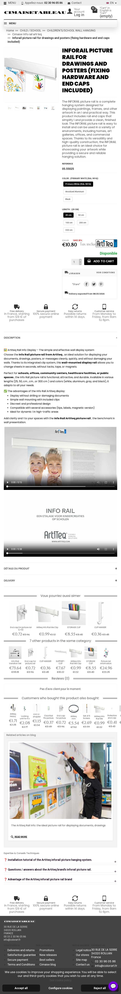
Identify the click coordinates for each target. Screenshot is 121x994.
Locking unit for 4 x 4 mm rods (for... (25, 719)
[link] (86, 284)
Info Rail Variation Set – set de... (15, 663)
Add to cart (103, 261)
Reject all (100, 988)
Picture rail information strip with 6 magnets (106, 664)
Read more (18, 837)
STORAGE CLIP (73, 627)
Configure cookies (60, 988)
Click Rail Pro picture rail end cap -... (48, 719)
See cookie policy (61, 980)
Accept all (21, 988)
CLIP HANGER (100, 627)
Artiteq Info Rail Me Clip (47, 627)
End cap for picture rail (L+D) (21, 628)
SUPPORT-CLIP (60, 662)
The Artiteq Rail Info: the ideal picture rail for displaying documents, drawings (58, 825)
